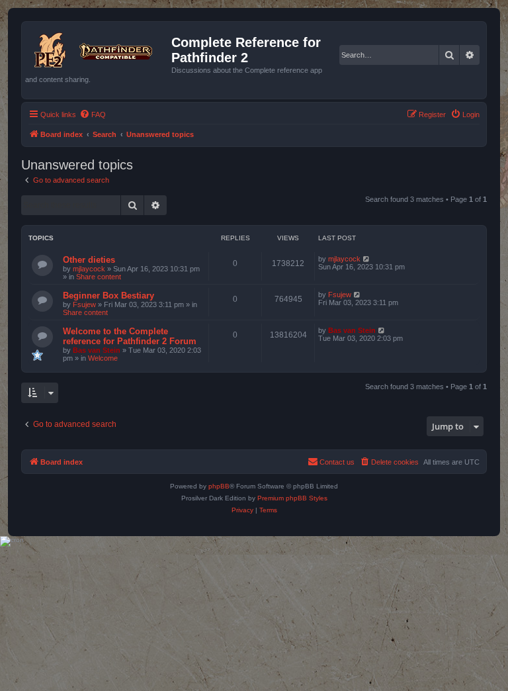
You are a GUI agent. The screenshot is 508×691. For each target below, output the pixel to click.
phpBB (219, 486)
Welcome (103, 358)
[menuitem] (92, 114)
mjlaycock (89, 269)
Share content (98, 277)
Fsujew (84, 304)
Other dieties (89, 260)
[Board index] (98, 47)
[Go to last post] (366, 259)
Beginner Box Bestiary (108, 295)
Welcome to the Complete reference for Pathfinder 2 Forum (129, 336)
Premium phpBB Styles (292, 498)
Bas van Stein (96, 350)
